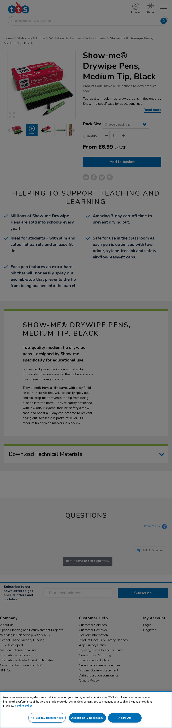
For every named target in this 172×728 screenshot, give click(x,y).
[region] (86, 709)
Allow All (125, 718)
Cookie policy (24, 705)
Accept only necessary (87, 718)
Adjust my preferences (47, 718)
